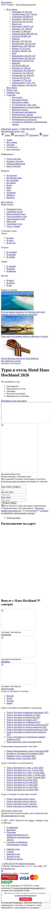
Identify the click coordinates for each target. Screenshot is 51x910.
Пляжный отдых (14, 209)
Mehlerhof (5, 662)
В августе (11, 243)
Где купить (17, 97)
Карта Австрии (14, 166)
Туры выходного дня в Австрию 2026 (24, 742)
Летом (9, 698)
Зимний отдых (13, 854)
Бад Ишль (11, 183)
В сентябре (12, 252)
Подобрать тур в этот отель (13, 401)
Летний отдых (13, 856)
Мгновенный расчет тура (13, 816)
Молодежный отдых (16, 214)
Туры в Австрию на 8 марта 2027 (22, 720)
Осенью (10, 701)
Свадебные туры (14, 224)
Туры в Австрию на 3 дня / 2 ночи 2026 (25, 767)
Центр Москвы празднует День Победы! (20, 358)
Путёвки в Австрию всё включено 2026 (25, 753)
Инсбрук (11, 197)
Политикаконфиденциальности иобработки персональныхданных (18, 836)
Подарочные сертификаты (24, 112)
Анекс (31, 820)
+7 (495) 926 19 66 (26, 129)
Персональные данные (22, 114)
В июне (10, 238)
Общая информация (16, 164)
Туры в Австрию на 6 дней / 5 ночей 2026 (26, 775)
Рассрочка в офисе (20, 102)
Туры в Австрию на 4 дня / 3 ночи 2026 (25, 770)
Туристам (11, 95)
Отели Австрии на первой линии (22, 806)
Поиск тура (12, 90)
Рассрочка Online (20, 100)
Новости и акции (20, 109)
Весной (10, 696)
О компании (12, 827)
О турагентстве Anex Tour (24, 105)
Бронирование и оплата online (26, 107)
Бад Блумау (12, 175)
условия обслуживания (12, 890)
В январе (11, 269)
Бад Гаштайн (12, 180)
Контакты (11, 830)
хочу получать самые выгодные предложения (25, 506)
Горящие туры (13, 92)
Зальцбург (11, 192)
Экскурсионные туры (17, 216)
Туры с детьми (13, 226)
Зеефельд (11, 195)
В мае (9, 285)
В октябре (11, 254)
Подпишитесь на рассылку (24, 119)
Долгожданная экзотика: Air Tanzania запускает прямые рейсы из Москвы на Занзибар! (23, 313)
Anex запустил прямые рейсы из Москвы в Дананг (24, 336)
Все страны (12, 9)
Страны (10, 851)
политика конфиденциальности (29, 888)
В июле (10, 240)
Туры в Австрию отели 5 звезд (21, 799)
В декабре (11, 266)
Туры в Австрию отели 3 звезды (21, 804)
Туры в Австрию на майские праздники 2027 (28, 712)
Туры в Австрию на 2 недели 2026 (22, 789)
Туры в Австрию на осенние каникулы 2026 (27, 729)
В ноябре (11, 257)
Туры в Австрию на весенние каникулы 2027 (28, 724)
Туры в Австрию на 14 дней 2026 (22, 787)
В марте (10, 280)
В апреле (11, 283)
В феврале (11, 271)
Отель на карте (13, 518)
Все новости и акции (11, 361)
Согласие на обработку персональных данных (24, 512)
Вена (9, 188)
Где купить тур (8, 868)
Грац (9, 190)
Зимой (10, 703)
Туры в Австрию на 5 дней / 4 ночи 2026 (25, 772)
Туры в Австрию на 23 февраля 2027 (24, 722)
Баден (9, 185)
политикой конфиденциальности (25, 895)
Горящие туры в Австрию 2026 (21, 756)
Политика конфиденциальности (27, 117)
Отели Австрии (14, 159)
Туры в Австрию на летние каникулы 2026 (26, 727)
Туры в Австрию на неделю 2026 (22, 780)
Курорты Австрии (15, 161)
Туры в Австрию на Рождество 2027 (23, 717)
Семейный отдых (15, 211)
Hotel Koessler (7, 689)
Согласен (25, 899)
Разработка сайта (9, 873)
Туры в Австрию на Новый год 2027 (24, 715)
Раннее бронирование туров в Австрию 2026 (27, 751)
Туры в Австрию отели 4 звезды (21, 801)
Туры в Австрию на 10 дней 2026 (22, 782)
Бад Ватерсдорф (14, 178)
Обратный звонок (26, 863)
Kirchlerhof (6, 634)
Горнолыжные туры (16, 219)
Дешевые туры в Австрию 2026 (21, 758)
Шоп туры (11, 221)
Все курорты (7, 202)
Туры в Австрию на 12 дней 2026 (22, 785)
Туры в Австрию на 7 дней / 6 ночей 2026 (26, 777)
